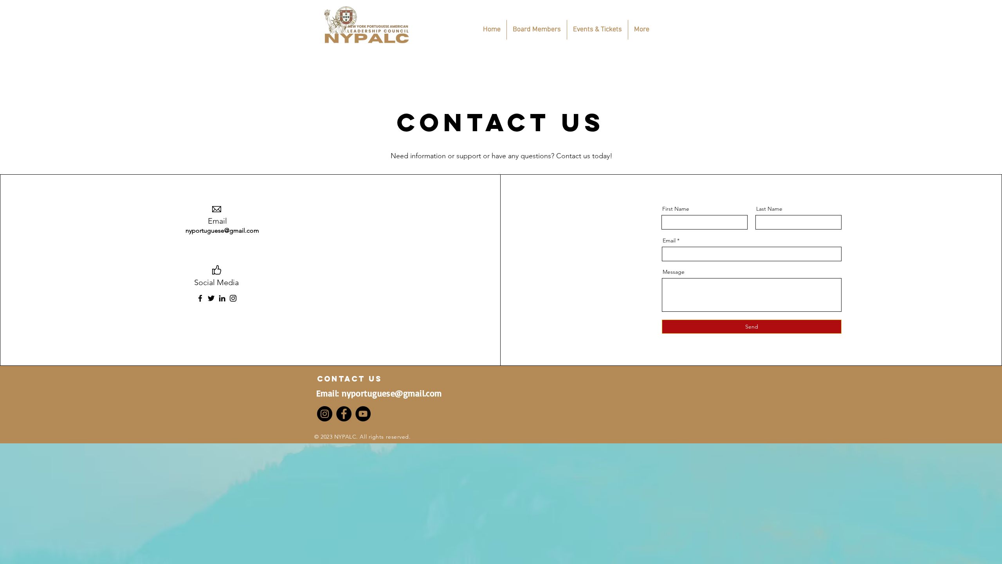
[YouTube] (363, 413)
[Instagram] (233, 298)
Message (674, 272)
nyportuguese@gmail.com (222, 230)
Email (669, 240)
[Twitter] (211, 298)
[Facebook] (200, 298)
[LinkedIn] (222, 298)
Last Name (769, 209)
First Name (675, 209)
